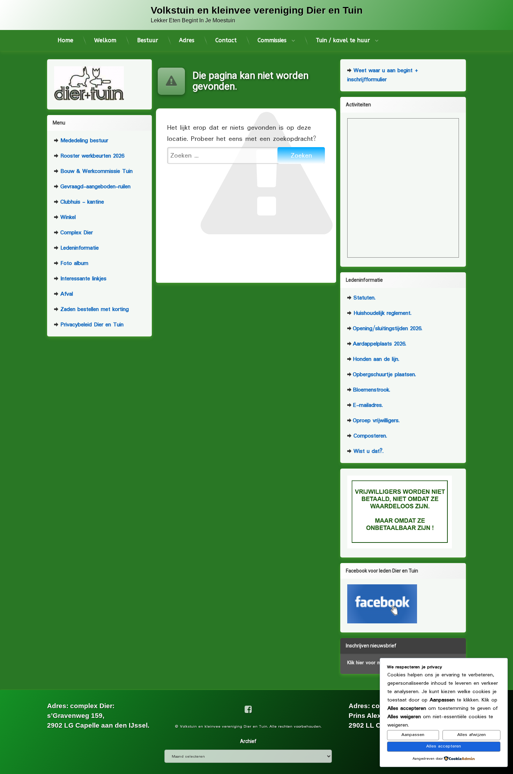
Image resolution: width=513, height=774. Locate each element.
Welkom (105, 40)
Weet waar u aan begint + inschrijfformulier (382, 75)
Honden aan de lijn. (376, 359)
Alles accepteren (443, 746)
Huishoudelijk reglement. (381, 313)
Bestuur (147, 40)
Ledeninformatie (78, 248)
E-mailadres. (368, 405)
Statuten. (363, 298)
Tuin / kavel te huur (343, 40)
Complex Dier (75, 232)
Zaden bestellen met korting (93, 309)
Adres (186, 40)
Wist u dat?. (367, 451)
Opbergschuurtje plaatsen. (384, 374)
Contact (226, 40)
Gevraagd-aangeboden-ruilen (94, 186)
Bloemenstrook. (371, 390)
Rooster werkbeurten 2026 (91, 156)
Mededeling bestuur (83, 140)
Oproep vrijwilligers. (376, 420)
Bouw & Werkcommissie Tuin (95, 171)
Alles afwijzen (471, 734)
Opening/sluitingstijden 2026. (387, 328)
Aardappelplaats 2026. (379, 344)
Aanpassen (412, 734)
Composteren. (369, 436)
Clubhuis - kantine (81, 202)
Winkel (67, 217)
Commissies (272, 40)
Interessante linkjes (82, 278)
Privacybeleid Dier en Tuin (91, 324)
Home (65, 40)
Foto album (73, 263)
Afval (65, 294)
